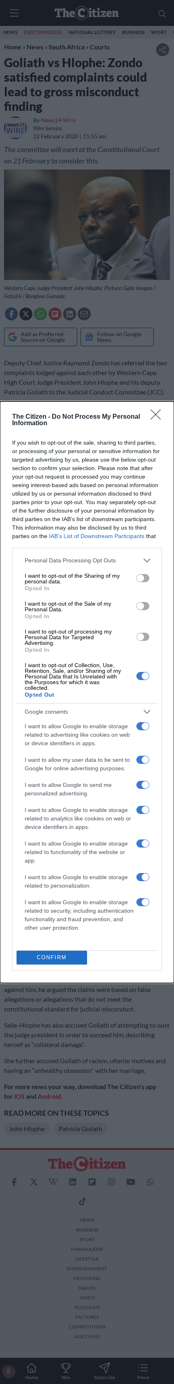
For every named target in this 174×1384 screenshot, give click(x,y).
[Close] (158, 417)
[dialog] (87, 692)
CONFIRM (52, 957)
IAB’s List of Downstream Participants (96, 536)
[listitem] (87, 560)
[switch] (142, 578)
